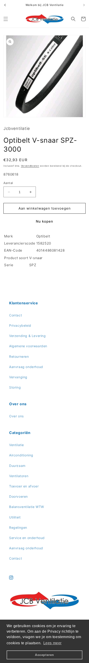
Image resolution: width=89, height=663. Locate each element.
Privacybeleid (20, 325)
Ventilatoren (18, 476)
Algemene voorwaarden (28, 346)
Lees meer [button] (52, 643)
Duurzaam (17, 466)
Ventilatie (16, 445)
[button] (6, 19)
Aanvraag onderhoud (26, 367)
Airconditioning (21, 455)
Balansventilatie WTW (26, 507)
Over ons (16, 416)
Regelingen (18, 527)
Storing (15, 387)
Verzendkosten (30, 165)
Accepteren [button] (44, 655)
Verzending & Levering (27, 336)
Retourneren (19, 356)
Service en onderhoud (27, 538)
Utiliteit (15, 517)
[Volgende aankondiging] (84, 5)
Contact (15, 315)
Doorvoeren (18, 496)
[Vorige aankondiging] (5, 5)
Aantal (8, 183)
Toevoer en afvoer (24, 486)
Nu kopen (44, 221)
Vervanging (18, 377)
